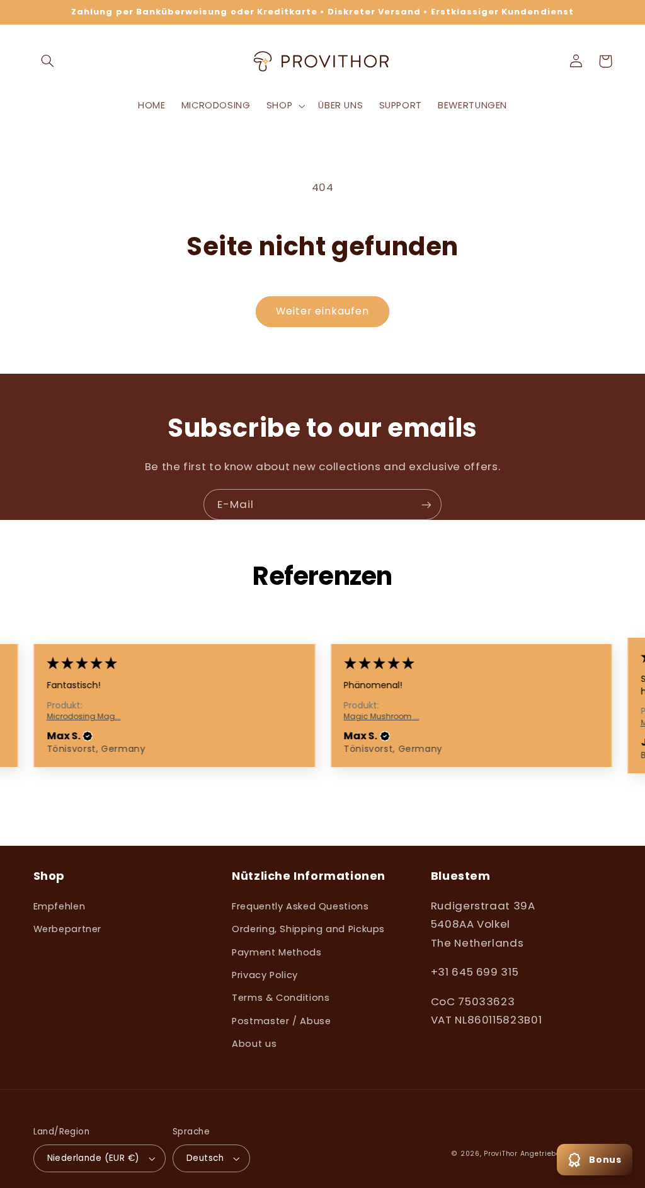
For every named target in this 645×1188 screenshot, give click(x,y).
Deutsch (205, 1158)
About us (254, 1043)
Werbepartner (67, 929)
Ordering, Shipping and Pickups (308, 929)
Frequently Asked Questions (300, 906)
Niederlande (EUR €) (93, 1158)
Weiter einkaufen (323, 311)
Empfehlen (59, 906)
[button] (47, 61)
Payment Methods (276, 952)
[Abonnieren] (426, 504)
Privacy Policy (265, 975)
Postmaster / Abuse (281, 1021)
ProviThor (501, 1153)
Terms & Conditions (280, 997)
